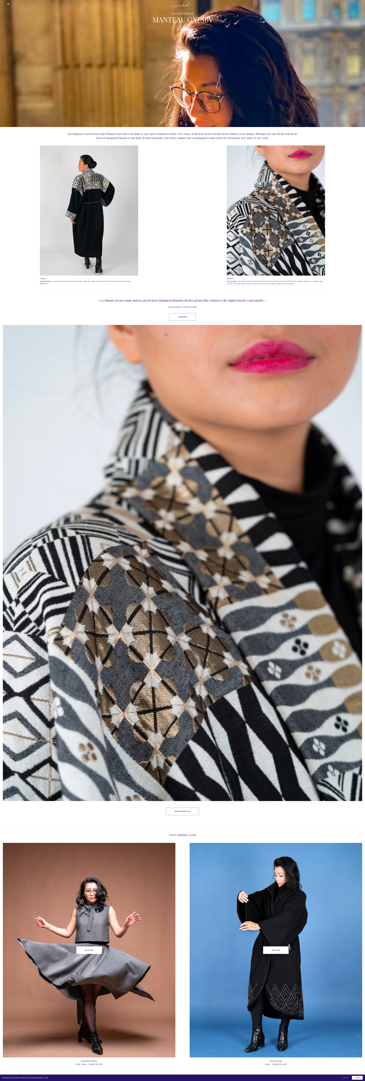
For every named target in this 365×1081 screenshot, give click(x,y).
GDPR (46, 1078)
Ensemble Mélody (89, 1061)
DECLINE (345, 1077)
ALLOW (357, 1077)
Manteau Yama (275, 1061)
